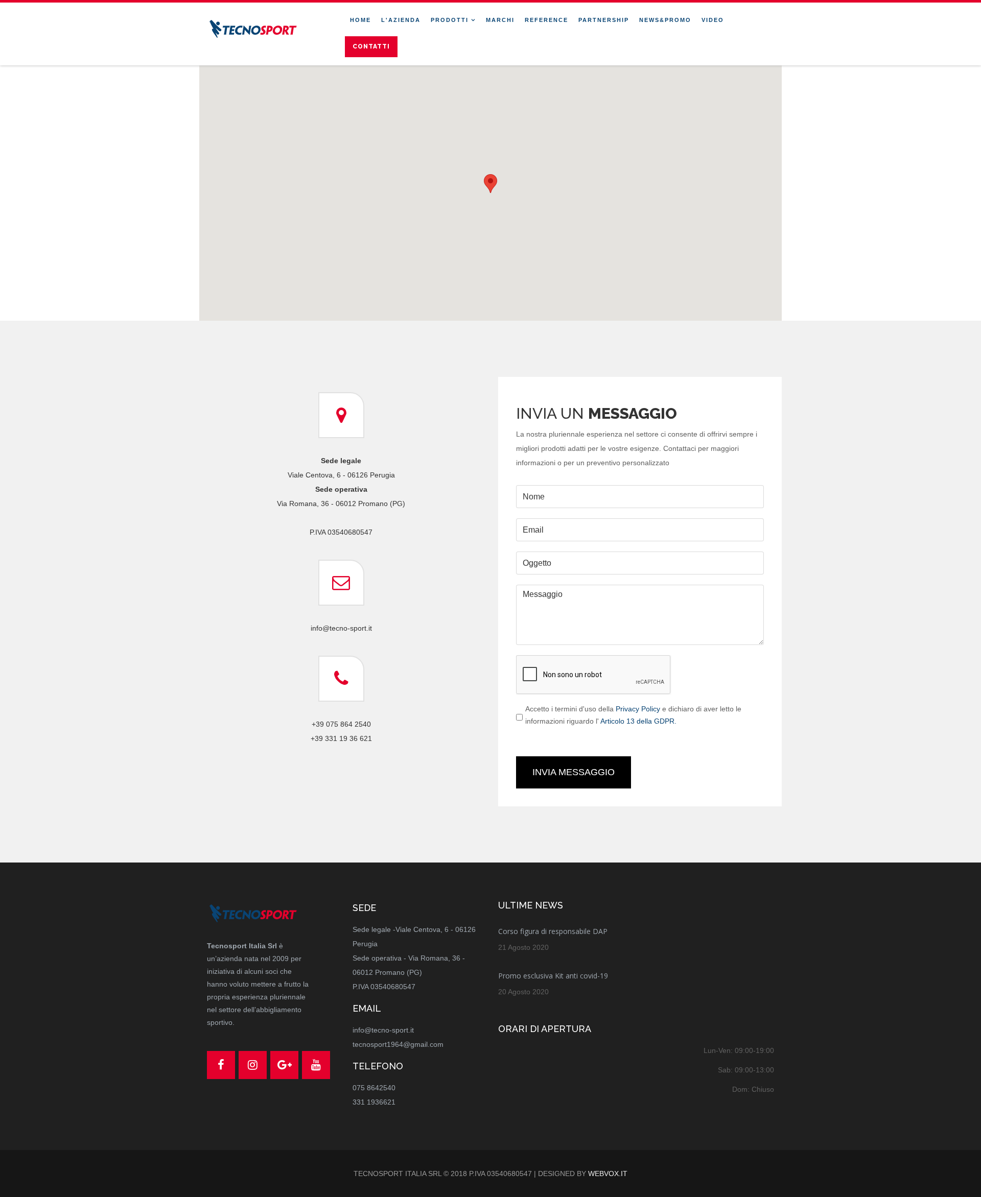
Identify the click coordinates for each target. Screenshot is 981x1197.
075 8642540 (374, 1088)
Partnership (603, 20)
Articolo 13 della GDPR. (638, 721)
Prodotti (450, 20)
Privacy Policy (638, 709)
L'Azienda (401, 20)
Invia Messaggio (573, 772)
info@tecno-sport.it (383, 1030)
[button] (490, 183)
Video (713, 20)
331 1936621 (374, 1102)
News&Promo (665, 20)
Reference (546, 20)
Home (360, 20)
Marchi (500, 20)
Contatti (371, 46)
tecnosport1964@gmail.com (398, 1044)
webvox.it (607, 1173)
